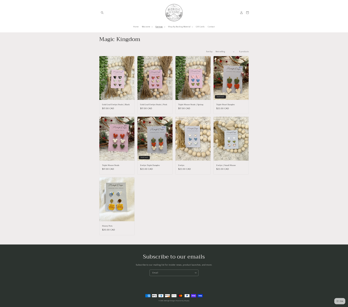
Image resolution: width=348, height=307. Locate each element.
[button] (102, 13)
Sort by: (209, 52)
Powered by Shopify (182, 301)
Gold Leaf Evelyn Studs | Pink (153, 105)
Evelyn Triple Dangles (150, 165)
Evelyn (181, 165)
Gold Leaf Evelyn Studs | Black (116, 105)
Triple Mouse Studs (110, 165)
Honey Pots (107, 226)
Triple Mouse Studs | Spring (190, 105)
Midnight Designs (169, 301)
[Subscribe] (195, 273)
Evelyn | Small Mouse (226, 165)
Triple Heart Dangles (225, 105)
